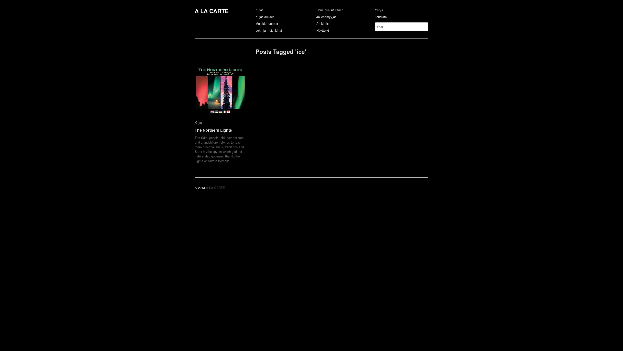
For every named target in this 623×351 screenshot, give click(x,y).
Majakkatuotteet (267, 23)
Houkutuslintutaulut (329, 10)
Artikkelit (322, 23)
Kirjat (259, 10)
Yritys (379, 10)
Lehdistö (381, 16)
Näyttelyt (322, 30)
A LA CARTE (212, 11)
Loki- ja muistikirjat (269, 30)
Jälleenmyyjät (326, 16)
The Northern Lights (213, 130)
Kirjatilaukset (265, 16)
